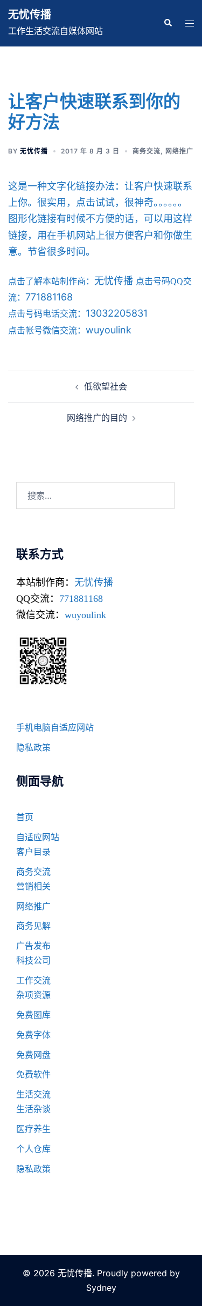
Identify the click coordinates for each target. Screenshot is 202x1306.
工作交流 (33, 980)
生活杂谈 (33, 1108)
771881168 (81, 598)
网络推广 (179, 151)
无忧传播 (29, 14)
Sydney (101, 1287)
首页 (24, 817)
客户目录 (33, 851)
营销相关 (33, 886)
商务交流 (147, 151)
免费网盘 (33, 1054)
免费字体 (33, 1034)
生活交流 (33, 1094)
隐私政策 (33, 747)
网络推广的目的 (97, 417)
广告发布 (33, 945)
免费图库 (33, 1014)
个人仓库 (33, 1148)
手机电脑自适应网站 (55, 727)
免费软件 (33, 1074)
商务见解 (33, 925)
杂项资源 (33, 994)
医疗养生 (33, 1128)
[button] (167, 23)
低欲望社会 (105, 386)
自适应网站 (37, 837)
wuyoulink (85, 615)
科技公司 (33, 960)
